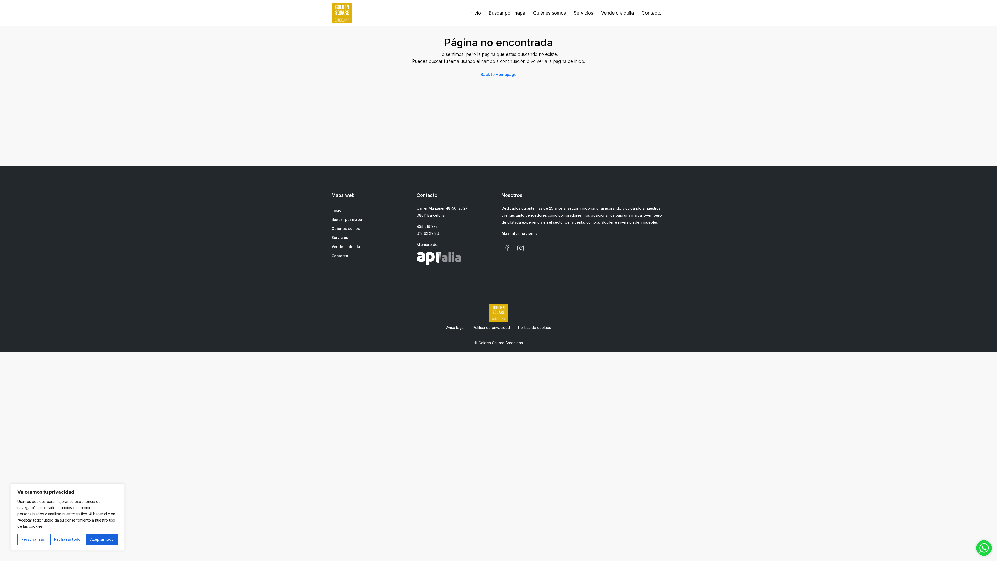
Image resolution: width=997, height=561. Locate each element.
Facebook (507, 248)
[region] (67, 517)
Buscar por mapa (507, 13)
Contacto (652, 13)
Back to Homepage (498, 74)
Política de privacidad (491, 327)
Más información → (520, 233)
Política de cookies (534, 327)
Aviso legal (455, 327)
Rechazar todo (67, 539)
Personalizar (32, 539)
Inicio (475, 13)
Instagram (521, 248)
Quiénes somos (549, 13)
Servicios (583, 13)
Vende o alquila (617, 13)
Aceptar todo (102, 539)
